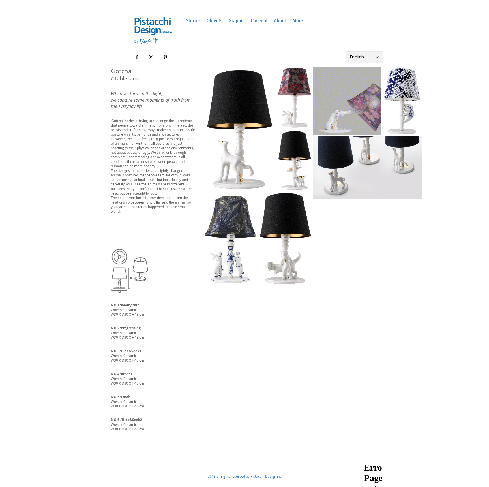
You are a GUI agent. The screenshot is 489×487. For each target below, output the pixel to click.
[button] (193, 20)
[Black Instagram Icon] (151, 57)
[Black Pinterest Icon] (165, 57)
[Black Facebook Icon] (137, 57)
